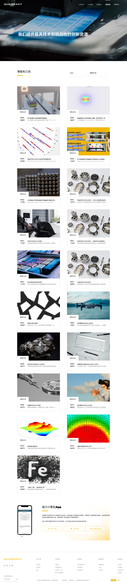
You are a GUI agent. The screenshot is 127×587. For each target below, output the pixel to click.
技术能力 (99, 4)
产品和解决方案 (81, 564)
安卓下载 (76, 529)
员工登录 (113, 580)
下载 (100, 567)
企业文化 (120, 564)
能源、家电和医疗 (59, 572)
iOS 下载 (54, 529)
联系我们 (116, 4)
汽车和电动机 (58, 567)
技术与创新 (80, 570)
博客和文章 (101, 564)
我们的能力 (80, 567)
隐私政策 (64, 580)
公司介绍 (81, 4)
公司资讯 (101, 570)
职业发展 (120, 567)
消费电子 (57, 564)
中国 (119, 580)
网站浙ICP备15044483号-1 (83, 580)
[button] (23, 536)
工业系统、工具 (58, 570)
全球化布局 (120, 570)
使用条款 (71, 580)
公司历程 (38, 567)
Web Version (97, 529)
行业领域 (90, 4)
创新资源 (107, 4)
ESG (37, 570)
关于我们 (38, 564)
